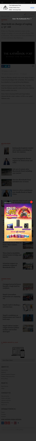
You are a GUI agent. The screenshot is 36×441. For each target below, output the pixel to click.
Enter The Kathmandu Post (21, 19)
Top (34, 435)
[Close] (1, 7)
